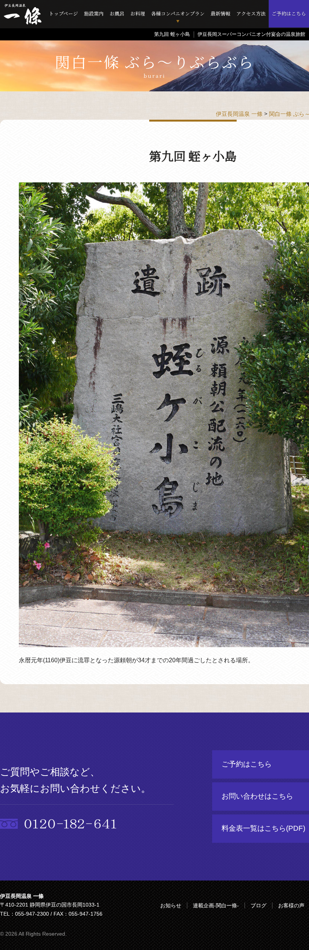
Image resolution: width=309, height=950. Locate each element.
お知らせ (170, 905)
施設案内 (94, 13)
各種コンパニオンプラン (178, 13)
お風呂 (117, 13)
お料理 (137, 13)
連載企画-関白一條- (216, 905)
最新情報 (220, 13)
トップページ (63, 13)
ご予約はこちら (289, 13)
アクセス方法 (251, 13)
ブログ (258, 905)
